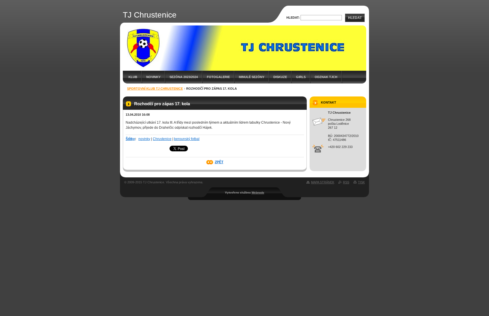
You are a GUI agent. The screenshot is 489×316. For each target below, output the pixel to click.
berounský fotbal (187, 139)
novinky (144, 139)
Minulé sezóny (251, 77)
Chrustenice (162, 139)
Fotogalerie (218, 77)
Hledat (355, 18)
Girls (301, 77)
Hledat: (293, 17)
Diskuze (280, 77)
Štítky (130, 139)
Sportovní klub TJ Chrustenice (155, 88)
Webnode (258, 192)
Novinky (153, 77)
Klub (132, 77)
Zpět (219, 162)
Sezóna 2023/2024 (184, 77)
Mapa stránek (322, 182)
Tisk (361, 182)
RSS (346, 182)
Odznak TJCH (326, 77)
